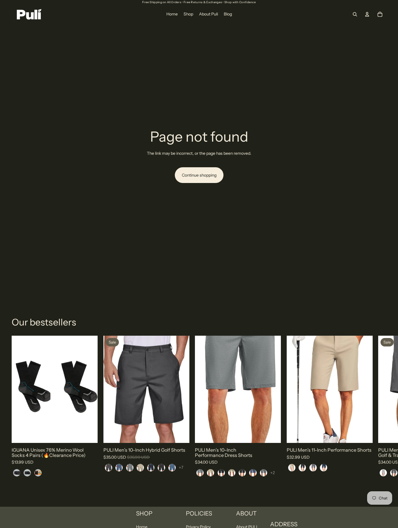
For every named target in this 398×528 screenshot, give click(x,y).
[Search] (354, 14)
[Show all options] (181, 467)
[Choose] (88, 434)
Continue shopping (199, 175)
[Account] (367, 14)
